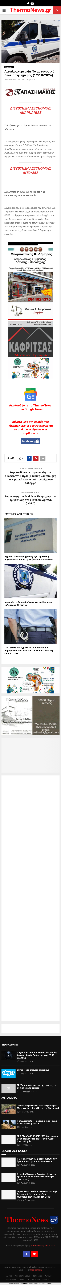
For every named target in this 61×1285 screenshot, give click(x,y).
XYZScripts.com (45, 1284)
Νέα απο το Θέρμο (22, 1276)
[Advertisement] (30, 898)
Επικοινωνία (47, 1280)
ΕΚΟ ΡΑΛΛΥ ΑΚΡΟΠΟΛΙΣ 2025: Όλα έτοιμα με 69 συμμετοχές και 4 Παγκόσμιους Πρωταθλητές (37, 1139)
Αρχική (9, 1276)
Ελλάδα (22, 1280)
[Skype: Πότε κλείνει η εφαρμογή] (8, 1073)
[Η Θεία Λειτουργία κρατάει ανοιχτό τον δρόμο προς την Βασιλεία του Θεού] (8, 1162)
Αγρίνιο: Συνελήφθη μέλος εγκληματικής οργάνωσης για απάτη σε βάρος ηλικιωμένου (28, 558)
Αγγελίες (48, 1276)
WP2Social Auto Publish (18, 1284)
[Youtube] (34, 1254)
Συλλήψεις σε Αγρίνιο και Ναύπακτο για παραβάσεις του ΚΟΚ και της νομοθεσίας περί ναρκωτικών (29, 650)
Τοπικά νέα (37, 1276)
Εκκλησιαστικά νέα (14, 1150)
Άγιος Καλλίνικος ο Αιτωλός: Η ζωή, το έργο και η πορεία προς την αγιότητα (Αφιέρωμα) (36, 1176)
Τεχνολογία (9, 1044)
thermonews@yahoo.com (43, 1245)
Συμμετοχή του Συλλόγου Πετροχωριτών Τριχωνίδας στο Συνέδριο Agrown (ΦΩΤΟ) (30, 500)
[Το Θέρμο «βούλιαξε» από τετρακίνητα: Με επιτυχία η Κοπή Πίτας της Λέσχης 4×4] (8, 1109)
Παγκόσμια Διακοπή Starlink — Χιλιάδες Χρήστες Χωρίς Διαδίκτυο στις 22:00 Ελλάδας (37, 1055)
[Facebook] (26, 1254)
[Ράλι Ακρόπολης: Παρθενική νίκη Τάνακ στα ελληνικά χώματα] (8, 1124)
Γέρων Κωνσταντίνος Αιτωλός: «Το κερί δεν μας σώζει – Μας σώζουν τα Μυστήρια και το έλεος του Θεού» (37, 1194)
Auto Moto (9, 1097)
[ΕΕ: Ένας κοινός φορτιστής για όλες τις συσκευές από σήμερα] (8, 1088)
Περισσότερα (34, 1280)
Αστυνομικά (9, 67)
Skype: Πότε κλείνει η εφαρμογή (33, 1070)
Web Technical (36, 1270)
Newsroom (12, 80)
